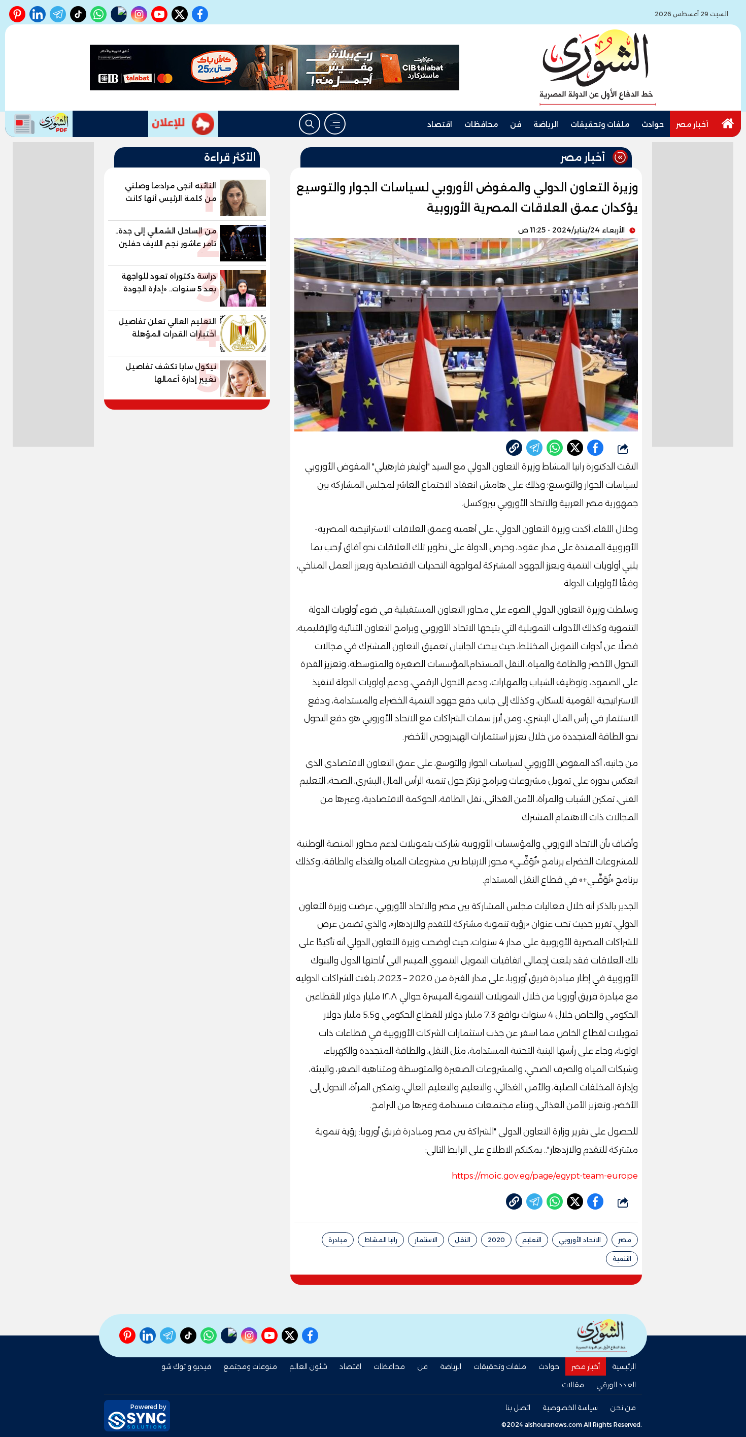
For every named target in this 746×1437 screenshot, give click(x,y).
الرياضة (545, 124)
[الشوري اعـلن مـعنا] (183, 124)
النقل (462, 1240)
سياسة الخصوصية (570, 1407)
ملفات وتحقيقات (599, 124)
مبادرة (337, 1240)
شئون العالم (308, 1366)
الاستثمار (426, 1240)
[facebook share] (595, 448)
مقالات (573, 1384)
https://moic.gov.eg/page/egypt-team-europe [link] (545, 1176)
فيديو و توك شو (186, 1366)
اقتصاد (439, 124)
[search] (309, 124)
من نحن (623, 1407)
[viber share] (534, 448)
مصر (624, 1240)
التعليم (531, 1240)
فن (515, 124)
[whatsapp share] (555, 448)
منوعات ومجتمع (250, 1366)
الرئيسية (624, 1366)
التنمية (622, 1258)
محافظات (481, 124)
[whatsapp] (514, 448)
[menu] (335, 124)
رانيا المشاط (380, 1240)
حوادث (652, 124)
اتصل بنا (517, 1407)
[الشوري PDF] (39, 124)
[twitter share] (575, 448)
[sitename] (601, 1335)
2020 (496, 1240)
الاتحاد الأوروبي (580, 1240)
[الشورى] (597, 67)
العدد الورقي (616, 1384)
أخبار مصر (692, 124)
